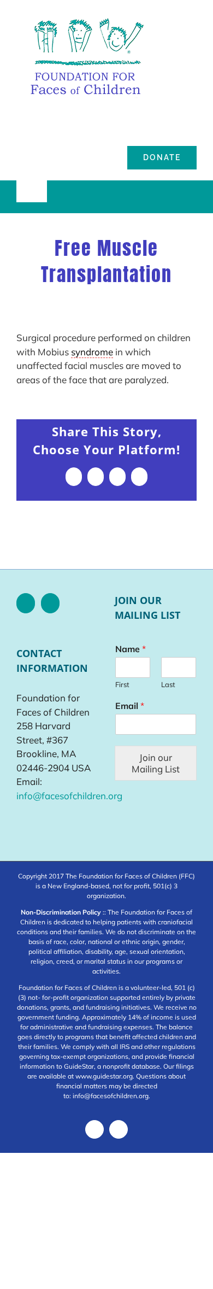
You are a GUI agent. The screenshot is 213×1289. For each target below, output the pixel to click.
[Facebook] (25, 603)
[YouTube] (50, 603)
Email (129, 705)
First (122, 684)
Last (168, 684)
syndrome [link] (92, 352)
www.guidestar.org (104, 1076)
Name (130, 648)
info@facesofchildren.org (69, 795)
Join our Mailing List (156, 763)
